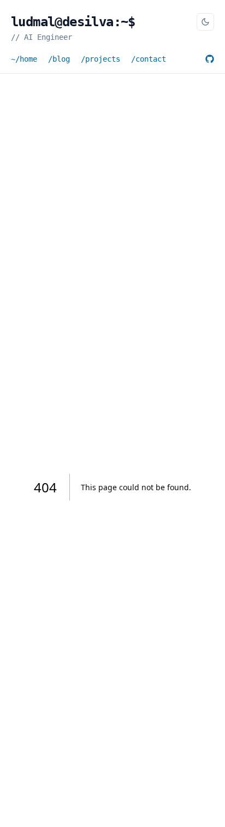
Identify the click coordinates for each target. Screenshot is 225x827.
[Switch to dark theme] (205, 22)
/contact (148, 59)
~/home (24, 59)
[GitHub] (209, 59)
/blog (59, 59)
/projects (100, 59)
